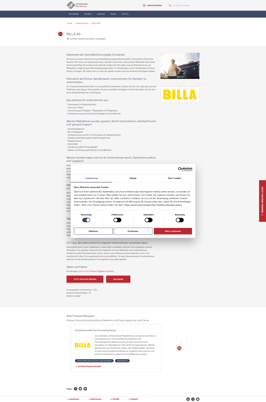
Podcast (101, 14)
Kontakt (116, 399)
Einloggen (118, 279)
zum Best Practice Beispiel (89, 366)
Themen (87, 14)
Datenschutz (95, 399)
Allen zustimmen (173, 231)
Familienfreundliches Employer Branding (94, 361)
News (113, 14)
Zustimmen (133, 231)
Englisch (134, 399)
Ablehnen (93, 231)
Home (69, 23)
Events (125, 14)
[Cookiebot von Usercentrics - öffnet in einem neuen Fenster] (180, 169)
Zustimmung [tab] (91, 178)
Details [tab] (133, 178)
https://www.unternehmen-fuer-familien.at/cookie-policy (153, 205)
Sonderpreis (122, 361)
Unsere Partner (82, 23)
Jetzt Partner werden (85, 279)
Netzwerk (74, 14)
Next (179, 348)
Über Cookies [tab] (174, 178)
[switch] (117, 220)
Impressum (74, 399)
